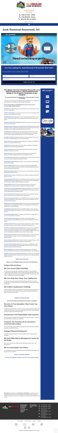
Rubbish (12, 227)
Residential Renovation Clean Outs (11, 116)
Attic (5, 131)
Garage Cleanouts (8, 141)
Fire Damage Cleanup (8, 157)
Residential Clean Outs (9, 108)
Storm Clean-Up (22, 122)
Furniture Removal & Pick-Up (10, 194)
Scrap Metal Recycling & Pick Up (11, 208)
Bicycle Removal (7, 175)
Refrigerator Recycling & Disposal (11, 203)
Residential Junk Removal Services (11, 126)
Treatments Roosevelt (22, 97)
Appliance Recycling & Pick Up (10, 171)
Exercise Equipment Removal (10, 240)
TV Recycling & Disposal (9, 214)
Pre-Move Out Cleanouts (9, 112)
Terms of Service (28, 420)
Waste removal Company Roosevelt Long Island (23, 90)
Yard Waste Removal (8, 223)
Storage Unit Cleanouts (9, 149)
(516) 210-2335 (25, 71)
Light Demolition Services (9, 184)
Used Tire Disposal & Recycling (11, 218)
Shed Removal (7, 145)
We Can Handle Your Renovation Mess (33, 405)
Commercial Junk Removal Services (29, 126)
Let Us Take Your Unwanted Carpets (24, 410)
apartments (26, 104)
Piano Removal (18, 244)
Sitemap (39, 420)
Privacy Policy (20, 420)
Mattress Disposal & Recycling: (24, 188)
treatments (6, 106)
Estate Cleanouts (7, 153)
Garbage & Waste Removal (20, 227)
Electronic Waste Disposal (9, 165)
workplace (33, 104)
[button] (29, 24)
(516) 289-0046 (24, 259)
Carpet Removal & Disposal (10, 188)
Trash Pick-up (7, 227)
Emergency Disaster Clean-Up (10, 122)
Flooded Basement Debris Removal (11, 161)
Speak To (16, 354)
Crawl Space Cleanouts (9, 137)
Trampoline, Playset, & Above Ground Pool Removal (15, 253)
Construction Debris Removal (10, 179)
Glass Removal (7, 234)
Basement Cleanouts (12, 131)
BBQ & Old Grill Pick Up (9, 249)
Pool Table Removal (8, 244)
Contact (34, 420)
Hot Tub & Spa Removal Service (11, 198)
